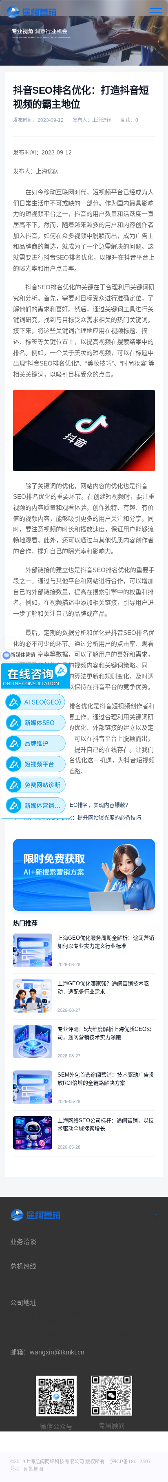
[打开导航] (156, 12)
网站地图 (33, 1469)
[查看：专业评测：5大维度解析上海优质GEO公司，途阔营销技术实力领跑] (32, 1041)
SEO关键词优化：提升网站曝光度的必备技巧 (87, 818)
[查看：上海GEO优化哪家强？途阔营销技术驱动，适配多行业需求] (32, 996)
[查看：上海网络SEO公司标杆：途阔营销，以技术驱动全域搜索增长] (32, 1132)
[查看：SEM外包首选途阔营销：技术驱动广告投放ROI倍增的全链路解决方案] (32, 1087)
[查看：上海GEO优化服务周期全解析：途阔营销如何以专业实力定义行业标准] (32, 950)
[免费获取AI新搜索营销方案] (84, 875)
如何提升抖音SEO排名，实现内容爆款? (81, 805)
